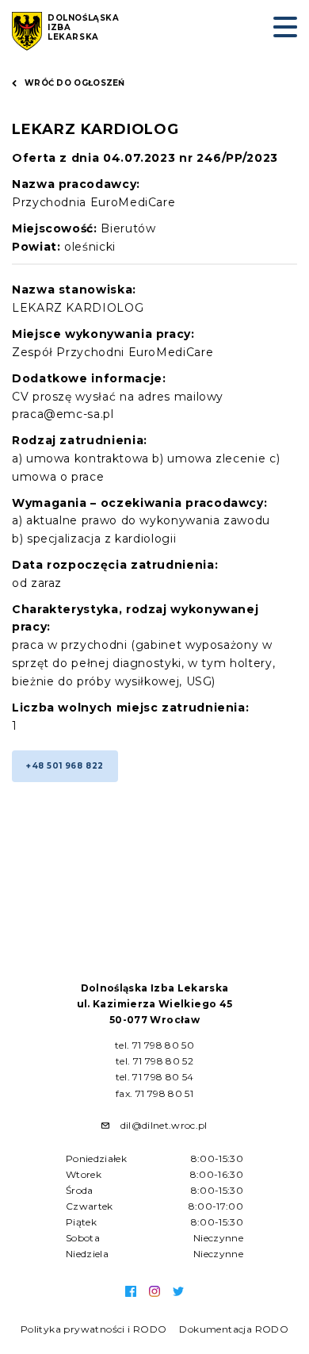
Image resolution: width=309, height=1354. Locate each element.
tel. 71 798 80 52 (154, 1061)
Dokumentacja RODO (233, 1329)
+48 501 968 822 (65, 766)
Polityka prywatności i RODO (94, 1329)
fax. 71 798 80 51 (154, 1093)
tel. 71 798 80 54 (155, 1077)
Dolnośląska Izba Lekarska (84, 27)
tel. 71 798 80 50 (154, 1045)
